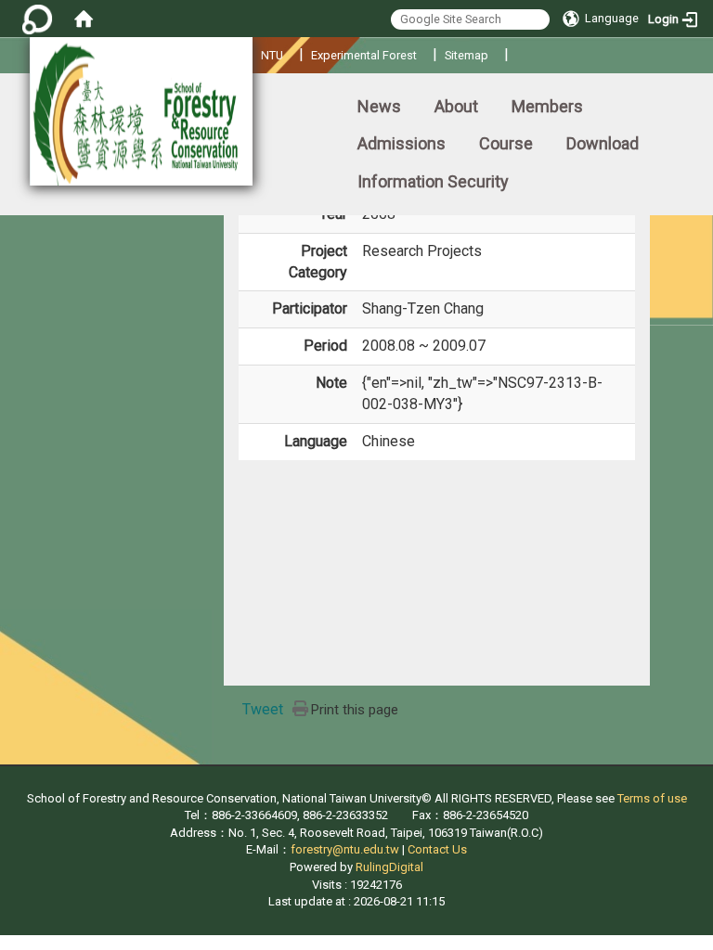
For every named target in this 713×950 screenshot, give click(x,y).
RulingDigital (389, 867)
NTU (272, 55)
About (456, 106)
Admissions (401, 143)
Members (547, 106)
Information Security (433, 181)
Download (602, 143)
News (379, 106)
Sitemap (466, 55)
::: (4, 98)
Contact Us (437, 849)
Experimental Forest (364, 55)
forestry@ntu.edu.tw (345, 849)
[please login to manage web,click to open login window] (37, 18)
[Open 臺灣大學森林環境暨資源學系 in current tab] (141, 111)
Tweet (262, 709)
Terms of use (652, 798)
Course (506, 143)
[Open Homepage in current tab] (83, 18)
